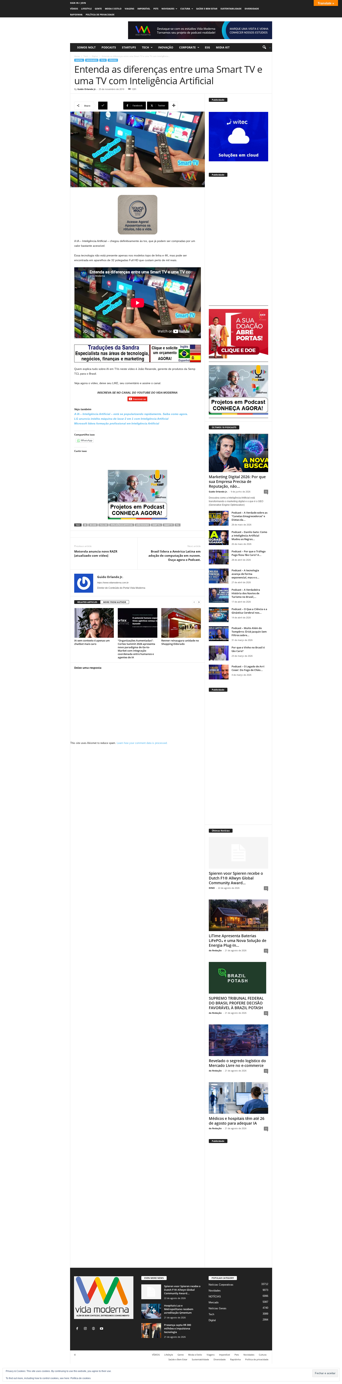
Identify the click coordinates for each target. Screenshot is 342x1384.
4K (85, 525)
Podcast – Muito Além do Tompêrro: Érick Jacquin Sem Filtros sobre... (249, 631)
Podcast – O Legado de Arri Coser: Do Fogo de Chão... (248, 668)
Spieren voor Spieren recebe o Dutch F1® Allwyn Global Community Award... (236, 878)
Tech (145, 47)
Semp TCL (156, 525)
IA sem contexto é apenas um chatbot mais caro (92, 642)
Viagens (129, 8)
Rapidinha (76, 14)
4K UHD (93, 525)
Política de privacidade (100, 14)
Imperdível (143, 8)
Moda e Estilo (113, 8)
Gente (98, 8)
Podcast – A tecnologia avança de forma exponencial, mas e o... (245, 574)
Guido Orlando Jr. (86, 89)
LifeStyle (86, 8)
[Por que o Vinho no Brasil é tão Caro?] (219, 653)
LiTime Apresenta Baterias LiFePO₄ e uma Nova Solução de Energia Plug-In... (237, 940)
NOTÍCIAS (215, 1296)
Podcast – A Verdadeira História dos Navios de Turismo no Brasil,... (246, 593)
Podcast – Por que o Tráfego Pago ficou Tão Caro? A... (249, 553)
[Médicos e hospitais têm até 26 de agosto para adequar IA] (238, 1098)
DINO (212, 887)
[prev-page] (194, 602)
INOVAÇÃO (165, 47)
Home (77, 56)
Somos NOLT (86, 47)
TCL (177, 525)
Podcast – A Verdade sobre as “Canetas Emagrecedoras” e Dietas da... (249, 516)
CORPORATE (187, 47)
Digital (95, 56)
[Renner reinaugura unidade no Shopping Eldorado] (181, 623)
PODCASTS (109, 47)
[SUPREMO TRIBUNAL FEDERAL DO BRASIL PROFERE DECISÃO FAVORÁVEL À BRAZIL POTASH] (238, 978)
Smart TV (168, 525)
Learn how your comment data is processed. (142, 743)
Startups (129, 47)
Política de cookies (80, 1378)
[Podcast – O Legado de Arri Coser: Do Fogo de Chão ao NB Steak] (219, 672)
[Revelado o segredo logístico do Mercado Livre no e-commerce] (238, 1040)
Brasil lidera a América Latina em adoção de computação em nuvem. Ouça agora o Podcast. (174, 555)
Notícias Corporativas (221, 1284)
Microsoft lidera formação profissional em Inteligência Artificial (116, 423)
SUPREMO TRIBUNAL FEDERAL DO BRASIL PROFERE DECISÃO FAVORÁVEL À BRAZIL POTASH (236, 1003)
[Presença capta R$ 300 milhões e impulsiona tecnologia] (151, 1330)
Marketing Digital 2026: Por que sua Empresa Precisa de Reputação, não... (237, 481)
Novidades (168, 8)
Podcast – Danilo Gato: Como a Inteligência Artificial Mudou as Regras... (249, 535)
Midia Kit (223, 47)
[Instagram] (86, 1328)
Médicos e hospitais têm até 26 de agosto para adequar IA (236, 1121)
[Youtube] (102, 1328)
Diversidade (252, 8)
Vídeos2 (113, 60)
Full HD (103, 525)
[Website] (94, 1328)
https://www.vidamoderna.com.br (113, 582)
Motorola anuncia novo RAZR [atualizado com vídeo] (95, 553)
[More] (174, 106)
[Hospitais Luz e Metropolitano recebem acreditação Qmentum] (151, 1311)
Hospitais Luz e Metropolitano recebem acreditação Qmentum (178, 1309)
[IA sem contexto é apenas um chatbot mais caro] (94, 623)
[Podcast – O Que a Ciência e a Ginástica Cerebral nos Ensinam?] (219, 614)
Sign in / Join (78, 2)
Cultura (185, 8)
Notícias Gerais (217, 1308)
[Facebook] (78, 1328)
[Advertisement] (238, 243)
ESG (207, 47)
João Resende (142, 525)
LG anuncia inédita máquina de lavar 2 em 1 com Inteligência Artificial (121, 418)
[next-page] (199, 602)
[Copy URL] (110, 106)
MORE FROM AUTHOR (114, 602)
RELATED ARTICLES (87, 602)
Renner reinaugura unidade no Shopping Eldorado (180, 642)
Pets (155, 8)
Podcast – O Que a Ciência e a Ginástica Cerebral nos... (249, 610)
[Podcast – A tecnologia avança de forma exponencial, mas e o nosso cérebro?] (219, 576)
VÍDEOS (74, 8)
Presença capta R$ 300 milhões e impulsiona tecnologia (177, 1328)
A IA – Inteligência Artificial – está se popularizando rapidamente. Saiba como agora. (131, 414)
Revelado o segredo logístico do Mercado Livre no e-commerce (237, 1063)
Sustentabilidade (230, 8)
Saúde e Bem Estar (206, 8)
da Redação (215, 950)
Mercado (213, 1302)
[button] (265, 47)
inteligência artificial (122, 525)
